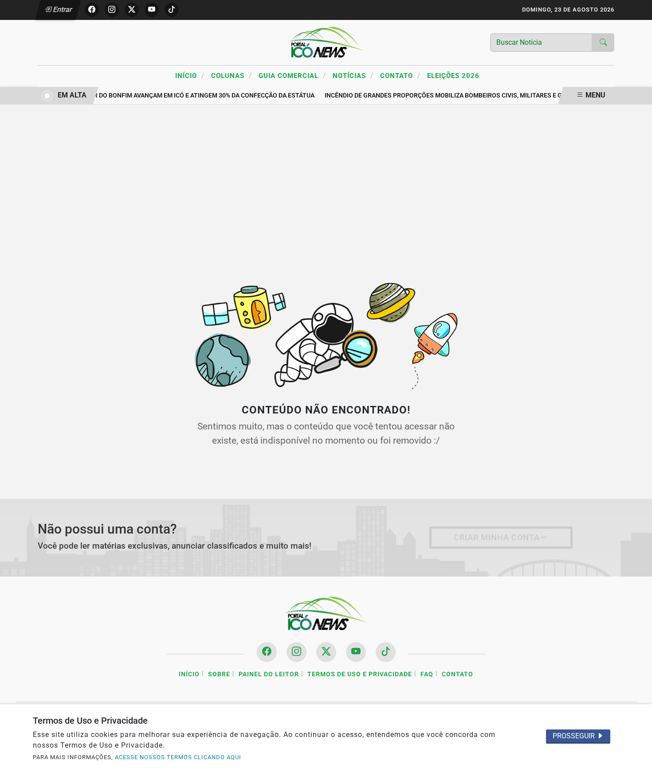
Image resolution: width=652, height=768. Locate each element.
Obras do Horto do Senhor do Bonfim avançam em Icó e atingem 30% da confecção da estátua (157, 95)
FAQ (426, 674)
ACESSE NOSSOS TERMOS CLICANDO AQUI (178, 757)
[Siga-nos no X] (326, 652)
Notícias (353, 75)
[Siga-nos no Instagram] (296, 652)
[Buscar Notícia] (603, 42)
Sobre (219, 674)
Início (189, 75)
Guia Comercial (292, 75)
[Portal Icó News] (326, 42)
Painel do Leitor (269, 674)
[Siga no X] (132, 10)
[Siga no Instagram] (112, 10)
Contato (400, 75)
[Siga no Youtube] (152, 10)
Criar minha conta (497, 537)
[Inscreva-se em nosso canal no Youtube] (356, 652)
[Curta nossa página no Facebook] (267, 652)
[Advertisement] (326, 184)
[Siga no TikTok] (172, 10)
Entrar (62, 9)
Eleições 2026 (453, 76)
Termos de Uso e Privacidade (359, 674)
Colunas (231, 75)
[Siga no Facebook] (92, 10)
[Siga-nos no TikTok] (386, 652)
